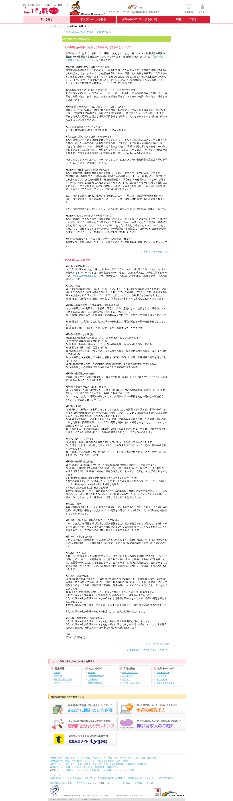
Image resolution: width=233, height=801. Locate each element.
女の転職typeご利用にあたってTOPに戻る (88, 32)
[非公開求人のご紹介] (151, 730)
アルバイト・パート (63, 683)
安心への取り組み (74, 778)
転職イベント (87, 767)
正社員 (57, 672)
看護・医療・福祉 (149, 758)
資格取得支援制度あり (167, 683)
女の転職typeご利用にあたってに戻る (149, 650)
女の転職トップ (55, 26)
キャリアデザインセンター (82, 783)
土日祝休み (93, 679)
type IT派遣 (129, 770)
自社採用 (150, 783)
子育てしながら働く (131, 683)
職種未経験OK (163, 672)
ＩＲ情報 (138, 783)
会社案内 (126, 783)
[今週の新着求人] (151, 715)
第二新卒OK (162, 679)
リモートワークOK (73, 764)
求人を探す (46, 19)
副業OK (91, 672)
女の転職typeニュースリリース (141, 778)
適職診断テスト (113, 767)
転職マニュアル (72, 767)
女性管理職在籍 (95, 683)
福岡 (118, 761)
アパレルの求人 (82, 770)
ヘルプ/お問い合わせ (165, 778)
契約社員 (58, 676)
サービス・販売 (83, 758)
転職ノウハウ (56, 767)
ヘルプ (112, 12)
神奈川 (74, 761)
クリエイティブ (99, 758)
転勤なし (126, 679)
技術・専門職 (119, 758)
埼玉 (86, 761)
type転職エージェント (113, 770)
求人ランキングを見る (93, 19)
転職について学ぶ (186, 19)
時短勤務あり (163, 676)
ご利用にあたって (57, 778)
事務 (110, 758)
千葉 (93, 761)
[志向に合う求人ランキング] (82, 730)
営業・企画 (69, 758)
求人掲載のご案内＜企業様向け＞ (146, 12)
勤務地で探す (56, 761)
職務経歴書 (99, 767)
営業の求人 (96, 770)
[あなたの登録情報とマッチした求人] (82, 715)
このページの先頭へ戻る (156, 252)
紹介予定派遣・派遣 (63, 679)
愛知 (105, 761)
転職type (70, 770)
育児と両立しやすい (101, 764)
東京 (67, 761)
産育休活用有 (128, 676)
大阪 (99, 761)
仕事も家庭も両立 (130, 672)
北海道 (126, 761)
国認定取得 (142, 764)
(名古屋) (110, 761)
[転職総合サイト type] (82, 746)
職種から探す (56, 758)
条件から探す (56, 764)
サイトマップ (123, 12)
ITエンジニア (133, 758)
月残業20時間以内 (96, 676)
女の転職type (56, 783)
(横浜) (79, 761)
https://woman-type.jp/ (84, 276)
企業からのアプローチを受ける (140, 19)
